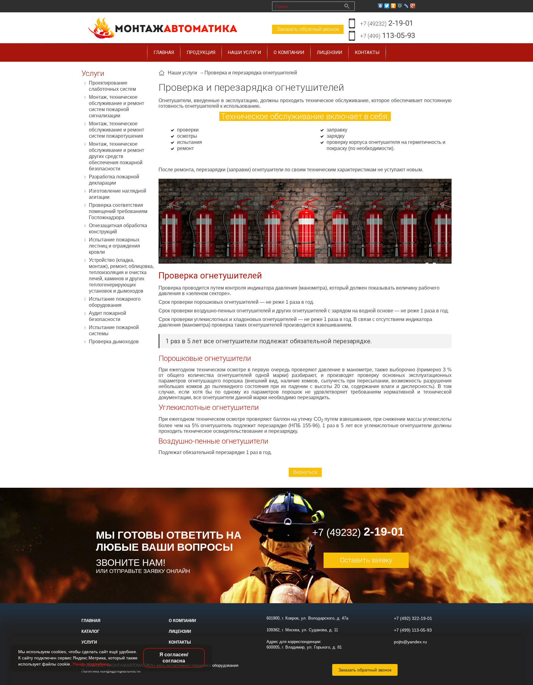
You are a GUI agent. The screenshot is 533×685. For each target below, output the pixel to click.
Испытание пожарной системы (114, 330)
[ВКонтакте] (380, 6)
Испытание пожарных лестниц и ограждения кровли (114, 246)
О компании (289, 52)
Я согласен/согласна (173, 657)
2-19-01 (386, 23)
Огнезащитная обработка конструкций (118, 228)
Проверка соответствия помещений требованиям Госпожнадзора (118, 211)
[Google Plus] (413, 6)
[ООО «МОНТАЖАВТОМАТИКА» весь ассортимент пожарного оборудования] (163, 27)
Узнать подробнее (90, 664)
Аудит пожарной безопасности (107, 316)
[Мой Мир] (400, 6)
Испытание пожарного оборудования (115, 302)
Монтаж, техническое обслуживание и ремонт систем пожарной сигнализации (116, 106)
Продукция (201, 52)
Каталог (90, 631)
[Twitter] (387, 6)
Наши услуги (244, 52)
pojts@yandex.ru (410, 641)
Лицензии (329, 52)
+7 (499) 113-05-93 (413, 630)
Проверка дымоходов (114, 341)
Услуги (89, 642)
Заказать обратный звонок (308, 29)
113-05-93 (387, 35)
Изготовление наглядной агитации (117, 194)
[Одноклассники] (393, 6)
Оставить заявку (366, 560)
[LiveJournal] (406, 6)
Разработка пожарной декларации (114, 180)
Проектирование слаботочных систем (112, 86)
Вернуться (305, 472)
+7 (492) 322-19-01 (413, 618)
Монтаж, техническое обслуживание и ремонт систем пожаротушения (116, 130)
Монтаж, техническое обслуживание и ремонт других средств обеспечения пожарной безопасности (116, 156)
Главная (164, 52)
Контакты (367, 52)
